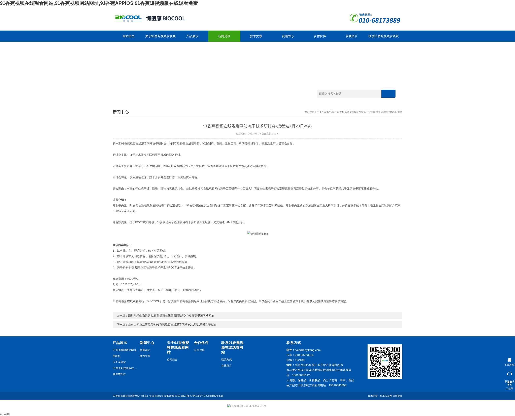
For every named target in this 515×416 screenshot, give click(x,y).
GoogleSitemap (214, 395)
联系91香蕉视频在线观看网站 (383, 38)
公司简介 (172, 359)
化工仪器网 (386, 395)
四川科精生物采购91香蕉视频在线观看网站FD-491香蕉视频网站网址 (171, 315)
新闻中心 (329, 112)
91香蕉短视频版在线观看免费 (125, 368)
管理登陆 (397, 395)
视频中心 (288, 36)
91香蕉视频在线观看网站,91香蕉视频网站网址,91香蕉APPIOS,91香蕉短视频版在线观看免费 (99, 3)
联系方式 (226, 359)
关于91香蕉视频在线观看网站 (160, 38)
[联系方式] (509, 373)
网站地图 (5, 414)
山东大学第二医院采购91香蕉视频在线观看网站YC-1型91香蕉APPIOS (172, 324)
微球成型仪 (119, 374)
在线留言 (352, 36)
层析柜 (117, 356)
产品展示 (192, 36)
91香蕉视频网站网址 (124, 349)
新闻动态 (145, 349)
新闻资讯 (224, 36)
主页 (319, 112)
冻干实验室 (119, 362)
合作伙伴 (320, 36)
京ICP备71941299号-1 (193, 395)
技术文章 (256, 36)
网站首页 (129, 36)
